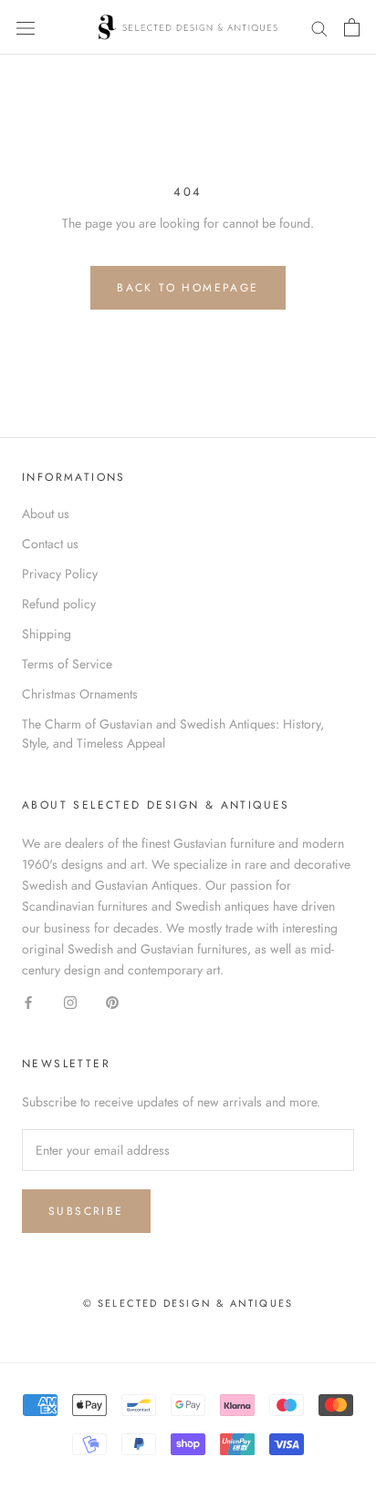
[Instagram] (70, 1001)
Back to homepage (187, 288)
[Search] (319, 27)
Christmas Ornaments (80, 694)
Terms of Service (67, 664)
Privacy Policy (60, 574)
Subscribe (86, 1211)
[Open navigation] (25, 27)
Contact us (50, 544)
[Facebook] (28, 1001)
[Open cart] (352, 27)
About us (45, 513)
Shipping (46, 634)
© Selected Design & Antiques (188, 1303)
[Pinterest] (112, 1001)
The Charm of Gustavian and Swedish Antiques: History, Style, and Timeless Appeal (173, 733)
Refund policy (59, 604)
